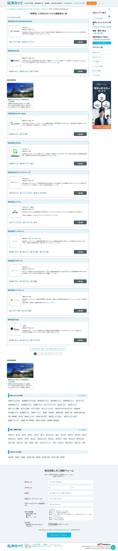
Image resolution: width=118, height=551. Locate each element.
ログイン (100, 3)
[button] (102, 74)
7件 (28, 27)
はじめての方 (28, 3)
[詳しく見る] (102, 105)
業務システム (14, 71)
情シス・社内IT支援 (40, 193)
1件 (28, 207)
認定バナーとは (58, 546)
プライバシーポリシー (56, 544)
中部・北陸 (35, 238)
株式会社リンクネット (16, 231)
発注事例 (47, 3)
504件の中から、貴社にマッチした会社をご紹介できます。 (47, 349)
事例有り (32, 207)
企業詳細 (80, 42)
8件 (28, 178)
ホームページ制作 (15, 42)
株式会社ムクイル (14, 202)
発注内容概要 (29, 512)
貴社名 (27, 482)
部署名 (27, 493)
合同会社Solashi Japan (17, 113)
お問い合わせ (28, 548)
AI (32, 163)
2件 (28, 149)
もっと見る (47, 34)
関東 (30, 238)
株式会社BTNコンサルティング (19, 172)
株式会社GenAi (13, 51)
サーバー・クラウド (27, 193)
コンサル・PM (28, 222)
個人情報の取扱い (65, 530)
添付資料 (27, 523)
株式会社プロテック (15, 260)
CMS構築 (34, 281)
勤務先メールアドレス (32, 499)
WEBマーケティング (29, 42)
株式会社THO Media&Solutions (20, 21)
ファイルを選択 (53, 524)
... (53, 354)
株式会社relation (14, 143)
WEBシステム (25, 71)
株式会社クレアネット (16, 290)
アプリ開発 (35, 71)
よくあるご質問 (36, 544)
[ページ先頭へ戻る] (113, 547)
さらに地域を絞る (98, 18)
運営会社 (27, 544)
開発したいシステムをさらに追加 (102, 27)
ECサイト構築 (45, 252)
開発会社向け (36, 546)
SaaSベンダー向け (45, 546)
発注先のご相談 (92, 3)
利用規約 (55, 530)
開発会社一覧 (44, 9)
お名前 (27, 487)
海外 (33, 29)
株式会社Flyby (13, 319)
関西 (40, 238)
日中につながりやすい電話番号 (35, 503)
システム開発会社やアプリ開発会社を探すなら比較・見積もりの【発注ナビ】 (24, 9)
